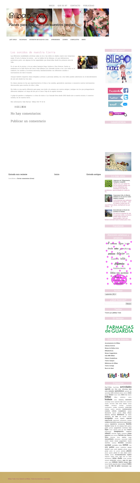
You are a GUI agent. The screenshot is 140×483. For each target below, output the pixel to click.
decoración (108, 413)
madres (125, 437)
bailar (129, 393)
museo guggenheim (121, 441)
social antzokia (127, 458)
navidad (108, 445)
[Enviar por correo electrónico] (16, 107)
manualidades (110, 439)
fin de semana (120, 426)
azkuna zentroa (124, 393)
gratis (107, 428)
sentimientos (108, 458)
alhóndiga (125, 389)
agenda (108, 389)
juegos (129, 433)
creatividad (128, 407)
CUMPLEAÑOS (74, 40)
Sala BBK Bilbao (110, 356)
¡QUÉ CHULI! (13, 40)
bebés (123, 395)
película (125, 449)
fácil (126, 426)
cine (117, 404)
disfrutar (114, 415)
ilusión (129, 430)
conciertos (115, 405)
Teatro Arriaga (109, 366)
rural (124, 456)
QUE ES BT (63, 5)
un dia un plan (115, 466)
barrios (107, 395)
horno (111, 430)
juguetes (108, 435)
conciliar (122, 405)
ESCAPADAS (23, 40)
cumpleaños (123, 411)
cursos (129, 411)
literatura (113, 437)
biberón (129, 395)
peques (129, 449)
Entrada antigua (94, 174)
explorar (107, 424)
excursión (113, 422)
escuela (117, 418)
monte (107, 441)
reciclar (112, 455)
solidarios (119, 460)
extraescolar (122, 424)
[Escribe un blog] (18, 107)
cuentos (108, 411)
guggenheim (118, 428)
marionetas (118, 439)
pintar (107, 451)
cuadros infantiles (116, 409)
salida (130, 456)
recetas (107, 455)
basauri (111, 395)
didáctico (108, 415)
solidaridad (113, 460)
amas (106, 391)
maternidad (125, 439)
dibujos (129, 413)
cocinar (129, 404)
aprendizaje (108, 393)
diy (126, 415)
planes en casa (119, 453)
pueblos (129, 453)
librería (129, 435)
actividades (125, 387)
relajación (108, 456)
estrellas (129, 420)
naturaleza (128, 443)
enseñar (129, 416)
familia (128, 424)
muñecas (115, 443)
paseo (112, 449)
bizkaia (109, 399)
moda (129, 439)
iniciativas (125, 433)
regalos (129, 455)
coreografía (121, 407)
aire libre (115, 389)
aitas (120, 389)
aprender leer (128, 391)
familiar (107, 426)
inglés (119, 433)
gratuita (111, 428)
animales (111, 391)
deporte (115, 413)
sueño (110, 462)
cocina (125, 404)
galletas (129, 426)
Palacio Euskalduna (111, 358)
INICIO (52, 5)
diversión (121, 415)
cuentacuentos (126, 409)
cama (116, 400)
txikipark (124, 464)
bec (126, 395)
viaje (130, 466)
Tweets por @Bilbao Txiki (113, 313)
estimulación (123, 420)
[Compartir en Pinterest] (25, 107)
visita (106, 468)
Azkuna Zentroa (110, 346)
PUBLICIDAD (88, 5)
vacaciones (125, 466)
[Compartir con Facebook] (23, 107)
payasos (120, 449)
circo (121, 404)
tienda (106, 464)
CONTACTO (75, 5)
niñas (121, 445)
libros (107, 437)
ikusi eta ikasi (122, 430)
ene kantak (123, 416)
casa (121, 402)
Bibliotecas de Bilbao (111, 363)
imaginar (128, 432)
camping (122, 400)
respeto (113, 456)
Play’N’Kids (109, 387)
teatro (121, 462)
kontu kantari (114, 435)
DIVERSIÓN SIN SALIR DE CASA (38, 40)
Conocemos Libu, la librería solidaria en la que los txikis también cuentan (122, 196)
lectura (121, 435)
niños (126, 445)
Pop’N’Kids (116, 387)
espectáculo (109, 420)
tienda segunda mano (114, 464)
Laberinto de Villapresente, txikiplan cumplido (121, 181)
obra (130, 445)
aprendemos (120, 391)
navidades (115, 445)
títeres (107, 466)
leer (125, 435)
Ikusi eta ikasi (109, 368)
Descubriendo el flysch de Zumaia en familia (121, 211)
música (122, 443)
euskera (107, 422)
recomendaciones (121, 455)
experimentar (127, 422)
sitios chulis (117, 458)
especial (128, 418)
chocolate (113, 404)
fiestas (112, 426)
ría (127, 456)
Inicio (56, 174)
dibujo (125, 413)
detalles (120, 413)
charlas (107, 404)
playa (126, 453)
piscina (123, 451)
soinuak (107, 460)
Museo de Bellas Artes (112, 348)
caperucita (117, 402)
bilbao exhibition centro (122, 397)
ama (130, 389)
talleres (115, 462)
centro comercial (127, 402)
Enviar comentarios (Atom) (25, 179)
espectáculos (116, 420)
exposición (114, 424)
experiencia (120, 422)
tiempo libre (127, 462)
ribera (117, 456)
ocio (107, 447)
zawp (109, 468)
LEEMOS (65, 40)
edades (129, 415)
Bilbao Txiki (28, 16)
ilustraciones (109, 431)
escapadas (110, 418)
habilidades (125, 428)
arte (112, 393)
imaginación (120, 431)
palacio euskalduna (122, 447)
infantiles (114, 433)
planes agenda (109, 453)
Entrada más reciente (18, 174)
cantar (112, 402)
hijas (130, 428)
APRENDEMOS (55, 40)
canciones (128, 400)
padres (112, 447)
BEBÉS (84, 40)
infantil (108, 433)
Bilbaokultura (109, 351)
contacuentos (109, 407)
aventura (117, 393)
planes (128, 451)
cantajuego (108, 402)
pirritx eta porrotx (115, 451)
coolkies (115, 407)
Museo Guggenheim (111, 353)
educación (108, 417)
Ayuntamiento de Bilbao (112, 343)
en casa (115, 417)
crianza (108, 409)
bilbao (109, 397)
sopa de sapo (127, 460)
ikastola (115, 430)
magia (129, 437)
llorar (119, 437)
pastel (116, 449)
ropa (121, 457)
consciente (128, 405)
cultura (115, 411)
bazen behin (117, 395)
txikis (129, 464)
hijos (107, 430)
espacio (123, 418)
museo (112, 441)
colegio (108, 405)
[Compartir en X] (20, 107)
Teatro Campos (109, 361)
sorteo (107, 462)
